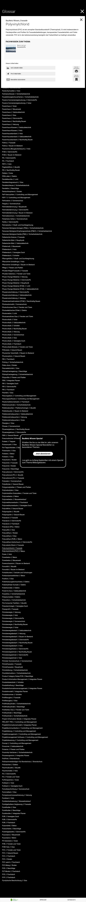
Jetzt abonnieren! (43, 454)
